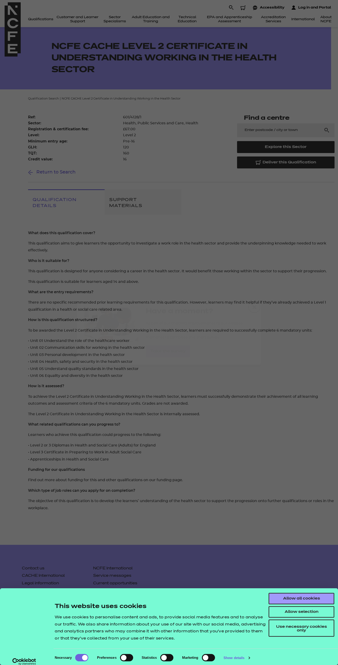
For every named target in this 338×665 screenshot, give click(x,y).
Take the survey (168, 351)
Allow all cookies (301, 598)
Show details (233, 658)
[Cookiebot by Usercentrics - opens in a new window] (24, 661)
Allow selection (301, 612)
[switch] (126, 657)
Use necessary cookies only (301, 628)
